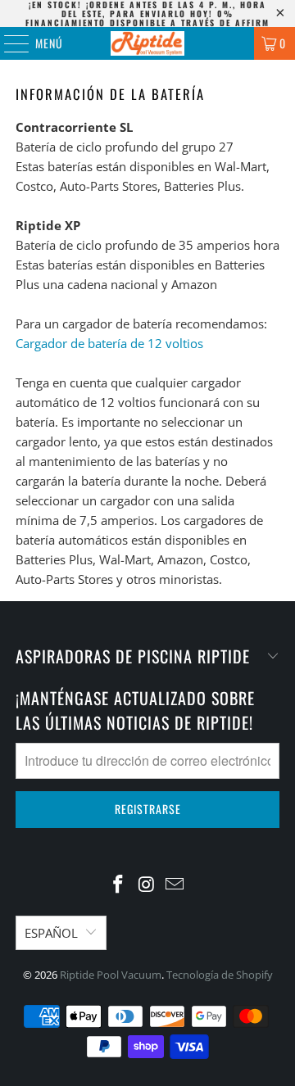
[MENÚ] (8, 43)
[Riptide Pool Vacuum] (147, 43)
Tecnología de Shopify (219, 974)
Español (51, 933)
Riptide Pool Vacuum (110, 974)
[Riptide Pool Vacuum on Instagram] (146, 885)
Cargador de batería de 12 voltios (109, 343)
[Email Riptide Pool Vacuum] (175, 885)
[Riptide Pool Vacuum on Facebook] (118, 885)
